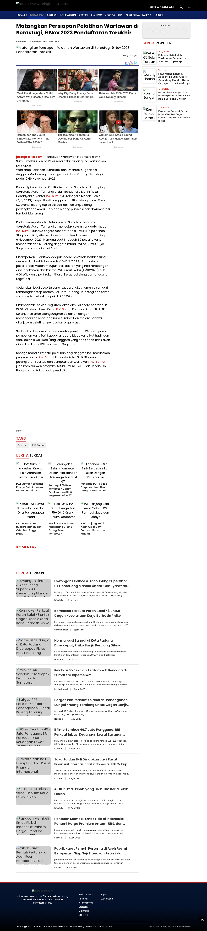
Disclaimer (91, 926)
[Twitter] (163, 31)
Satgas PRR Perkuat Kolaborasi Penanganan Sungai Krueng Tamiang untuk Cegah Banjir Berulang (91, 705)
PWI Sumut (53, 196)
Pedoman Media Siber (56, 926)
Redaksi (38, 926)
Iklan (101, 926)
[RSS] (183, 31)
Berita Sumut (37, 15)
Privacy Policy (77, 926)
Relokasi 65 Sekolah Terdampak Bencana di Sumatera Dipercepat (172, 58)
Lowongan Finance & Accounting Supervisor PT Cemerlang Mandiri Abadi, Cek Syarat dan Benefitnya (91, 586)
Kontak (110, 926)
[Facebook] (150, 31)
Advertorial (133, 15)
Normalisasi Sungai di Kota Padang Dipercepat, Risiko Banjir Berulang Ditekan (174, 95)
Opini (120, 15)
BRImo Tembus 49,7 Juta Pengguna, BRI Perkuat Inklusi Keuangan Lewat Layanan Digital (88, 734)
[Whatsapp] (177, 31)
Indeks (159, 15)
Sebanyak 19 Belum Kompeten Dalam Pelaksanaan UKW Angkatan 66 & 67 (61, 490)
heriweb (187, 926)
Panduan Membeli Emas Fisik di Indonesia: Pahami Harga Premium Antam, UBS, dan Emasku (89, 824)
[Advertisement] (63, 396)
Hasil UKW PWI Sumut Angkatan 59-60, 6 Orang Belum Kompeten (62, 528)
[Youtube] (170, 31)
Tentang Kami (24, 926)
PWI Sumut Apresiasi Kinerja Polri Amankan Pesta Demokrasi (30, 487)
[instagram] (156, 31)
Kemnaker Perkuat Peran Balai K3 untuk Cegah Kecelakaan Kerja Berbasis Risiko (174, 116)
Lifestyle (110, 15)
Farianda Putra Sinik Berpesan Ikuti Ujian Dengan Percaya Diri (94, 487)
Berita (57, 867)
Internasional (68, 15)
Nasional (52, 15)
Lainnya (146, 15)
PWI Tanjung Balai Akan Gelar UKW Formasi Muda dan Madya (93, 528)
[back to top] (202, 919)
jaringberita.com (29, 157)
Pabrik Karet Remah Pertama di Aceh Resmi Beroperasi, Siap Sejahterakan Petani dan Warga (90, 853)
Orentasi (22, 445)
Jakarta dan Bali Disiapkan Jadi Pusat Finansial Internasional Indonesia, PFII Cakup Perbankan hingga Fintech (90, 764)
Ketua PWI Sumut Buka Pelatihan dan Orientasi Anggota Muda (29, 528)
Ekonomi (83, 15)
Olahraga (96, 15)
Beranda (22, 15)
